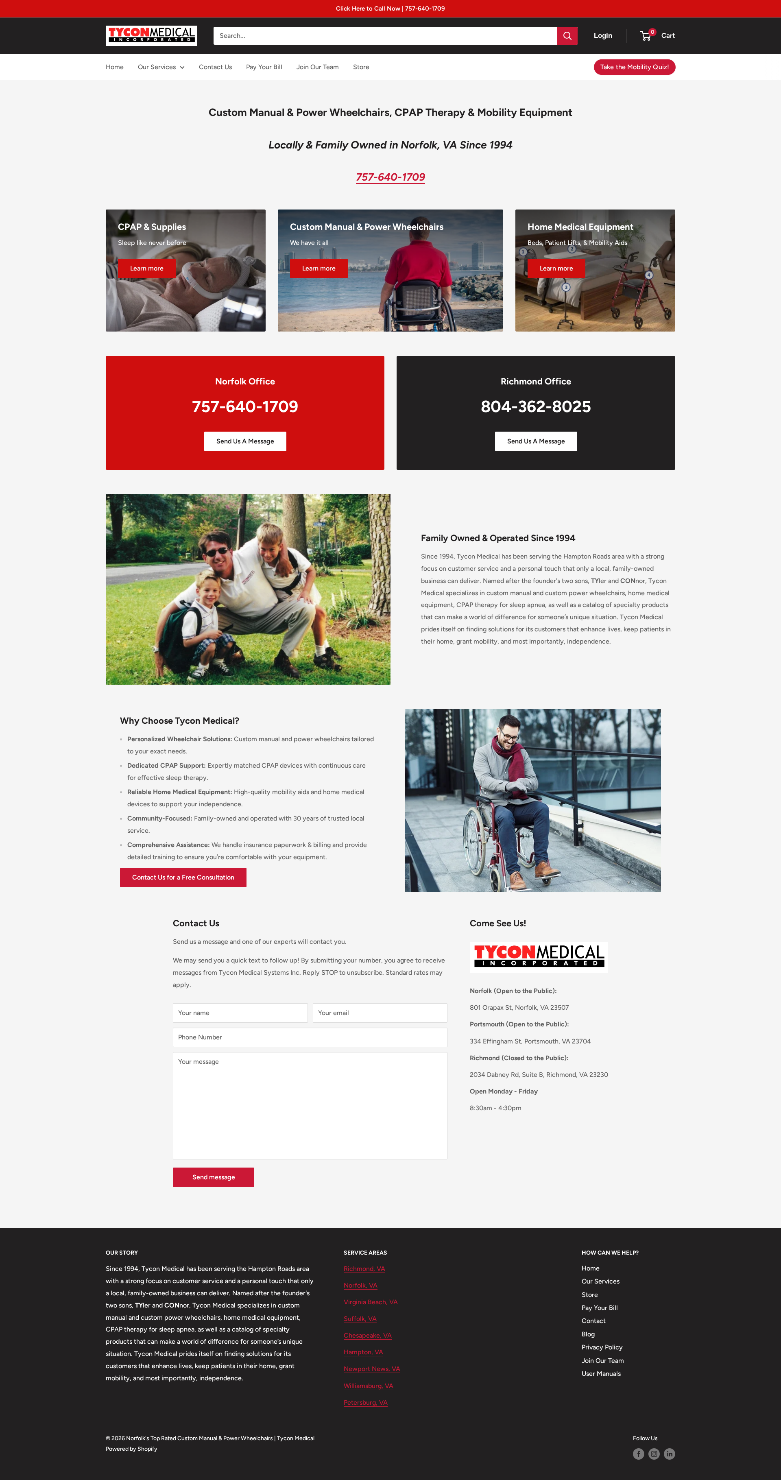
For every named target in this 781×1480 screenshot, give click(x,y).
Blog (588, 1334)
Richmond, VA (364, 1269)
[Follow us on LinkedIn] (669, 1454)
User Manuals (601, 1373)
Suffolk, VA (360, 1319)
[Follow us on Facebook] (638, 1454)
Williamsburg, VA (368, 1386)
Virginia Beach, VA (371, 1302)
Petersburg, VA (366, 1402)
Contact (594, 1321)
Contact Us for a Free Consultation (183, 877)
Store (361, 67)
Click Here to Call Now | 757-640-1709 (390, 8)
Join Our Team (318, 67)
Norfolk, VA (360, 1285)
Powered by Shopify (131, 1448)
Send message (213, 1177)
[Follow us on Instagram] (654, 1454)
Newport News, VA (372, 1369)
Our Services (157, 67)
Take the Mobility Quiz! (635, 66)
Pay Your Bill (264, 67)
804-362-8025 (536, 406)
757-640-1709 (245, 406)
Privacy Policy (602, 1347)
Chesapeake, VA (368, 1335)
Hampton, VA (363, 1352)
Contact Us (215, 67)
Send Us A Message (245, 441)
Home (115, 67)
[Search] (567, 36)
